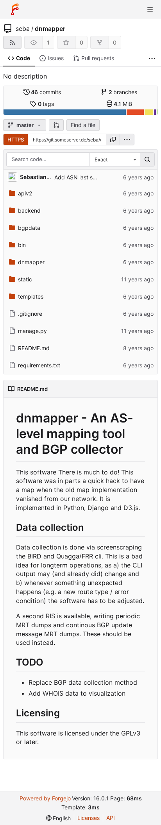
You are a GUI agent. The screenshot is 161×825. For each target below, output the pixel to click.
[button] (56, 125)
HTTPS (15, 139)
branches (123, 92)
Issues (56, 58)
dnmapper (50, 28)
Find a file (83, 125)
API (110, 817)
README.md (34, 348)
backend (29, 210)
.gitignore (30, 313)
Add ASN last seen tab (83, 177)
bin (22, 245)
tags (46, 103)
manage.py (32, 330)
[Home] (15, 9)
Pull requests (97, 58)
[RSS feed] (12, 42)
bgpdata (29, 227)
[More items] (152, 58)
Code (23, 58)
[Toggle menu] (150, 9)
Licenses (88, 817)
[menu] (127, 139)
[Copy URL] (113, 139)
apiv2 (25, 193)
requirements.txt (39, 365)
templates (30, 296)
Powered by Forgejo (45, 798)
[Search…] (147, 159)
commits (46, 92)
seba (23, 28)
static (25, 279)
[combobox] (114, 159)
